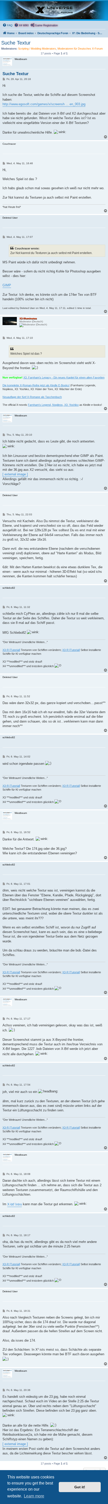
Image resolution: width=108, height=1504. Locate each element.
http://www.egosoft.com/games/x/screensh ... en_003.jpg (44, 104)
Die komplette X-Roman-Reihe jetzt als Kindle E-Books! (36, 385)
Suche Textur (16, 43)
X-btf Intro (14, 1204)
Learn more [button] (34, 1496)
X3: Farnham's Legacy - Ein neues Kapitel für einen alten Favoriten (63, 377)
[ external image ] (15, 474)
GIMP (7, 285)
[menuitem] (8, 25)
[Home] (54, 10)
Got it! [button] (79, 1487)
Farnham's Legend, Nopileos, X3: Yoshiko (53, 404)
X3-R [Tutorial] (11, 649)
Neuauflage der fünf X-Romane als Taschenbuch (32, 396)
